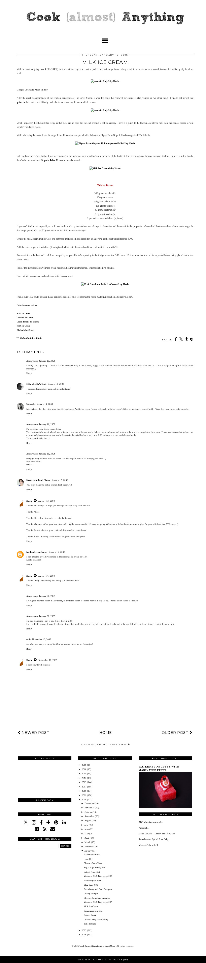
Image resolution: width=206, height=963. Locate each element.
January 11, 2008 (47, 424)
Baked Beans (90, 923)
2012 (84, 782)
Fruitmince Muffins (93, 911)
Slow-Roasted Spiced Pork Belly (154, 839)
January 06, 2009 (47, 596)
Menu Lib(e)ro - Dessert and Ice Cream (157, 833)
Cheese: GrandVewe (93, 863)
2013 (84, 778)
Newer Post (35, 732)
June (86, 829)
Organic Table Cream (52, 160)
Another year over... (93, 880)
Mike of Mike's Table (36, 384)
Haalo (29, 501)
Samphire (88, 859)
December (89, 803)
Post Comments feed (113, 744)
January (88, 851)
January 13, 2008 (46, 501)
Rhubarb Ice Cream (25, 330)
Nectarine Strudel (92, 854)
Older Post (176, 732)
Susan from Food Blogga (38, 480)
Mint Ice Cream (23, 326)
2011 (84, 786)
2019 (84, 765)
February (89, 846)
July (86, 825)
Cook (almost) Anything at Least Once (97, 946)
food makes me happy (36, 552)
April (87, 838)
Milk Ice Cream (91, 906)
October (88, 812)
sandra (29, 464)
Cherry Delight (91, 893)
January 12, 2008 (60, 480)
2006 (84, 934)
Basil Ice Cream (23, 313)
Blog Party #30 (91, 885)
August (88, 820)
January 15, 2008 (57, 552)
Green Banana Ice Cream (28, 322)
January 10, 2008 (47, 361)
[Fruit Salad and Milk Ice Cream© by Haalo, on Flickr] (105, 284)
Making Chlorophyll (148, 845)
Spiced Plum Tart (92, 872)
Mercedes (30, 404)
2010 (84, 791)
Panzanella (143, 828)
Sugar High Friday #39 (94, 867)
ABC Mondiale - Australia (151, 822)
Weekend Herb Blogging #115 (98, 902)
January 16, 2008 (46, 576)
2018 (84, 769)
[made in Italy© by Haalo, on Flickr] (105, 81)
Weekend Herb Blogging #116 (98, 876)
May (86, 833)
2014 (84, 773)
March (87, 842)
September (89, 816)
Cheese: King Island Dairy (96, 919)
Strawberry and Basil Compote (98, 889)
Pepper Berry (90, 915)
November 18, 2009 (41, 639)
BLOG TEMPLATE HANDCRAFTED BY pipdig (103, 959)
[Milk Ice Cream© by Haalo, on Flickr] (105, 168)
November (89, 807)
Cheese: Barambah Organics (97, 898)
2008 (84, 799)
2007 (84, 930)
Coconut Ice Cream (25, 317)
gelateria (21, 102)
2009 (84, 795)
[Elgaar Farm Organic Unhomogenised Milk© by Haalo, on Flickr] (105, 143)
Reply (29, 373)
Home (105, 732)
